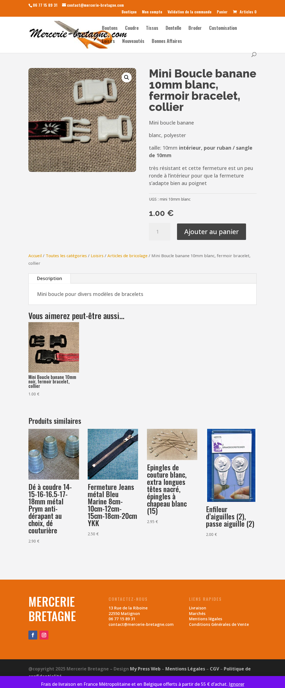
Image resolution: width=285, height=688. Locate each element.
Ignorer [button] (236, 684)
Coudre (132, 28)
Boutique (129, 12)
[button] (127, 77)
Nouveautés (133, 41)
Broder (195, 28)
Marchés (197, 613)
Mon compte (152, 12)
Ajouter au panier (211, 231)
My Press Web (145, 669)
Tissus (152, 28)
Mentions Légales (185, 669)
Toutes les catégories (66, 255)
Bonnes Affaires (167, 41)
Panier (222, 12)
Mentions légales (205, 618)
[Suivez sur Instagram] (44, 635)
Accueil (35, 255)
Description (49, 278)
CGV (214, 669)
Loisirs (108, 41)
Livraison (197, 608)
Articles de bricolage (127, 255)
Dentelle (173, 28)
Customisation (223, 28)
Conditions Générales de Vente (219, 624)
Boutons (110, 28)
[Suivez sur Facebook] (32, 635)
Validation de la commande (190, 12)
